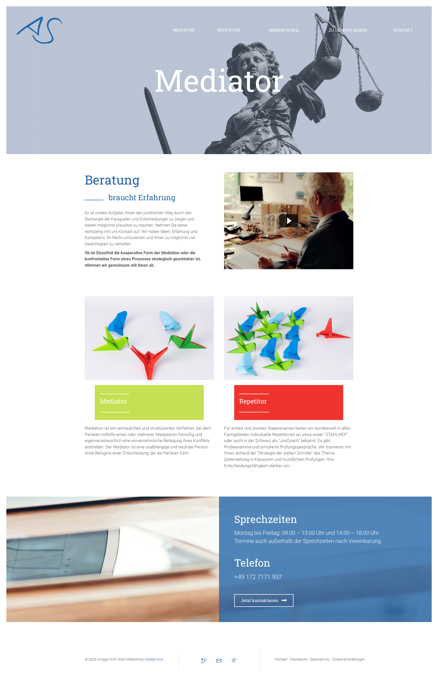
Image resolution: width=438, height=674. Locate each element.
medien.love (154, 659)
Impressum (298, 659)
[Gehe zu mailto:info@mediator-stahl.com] (219, 661)
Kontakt (281, 659)
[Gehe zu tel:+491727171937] (203, 661)
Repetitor (253, 401)
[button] (183, 30)
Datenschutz (320, 659)
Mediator (113, 401)
